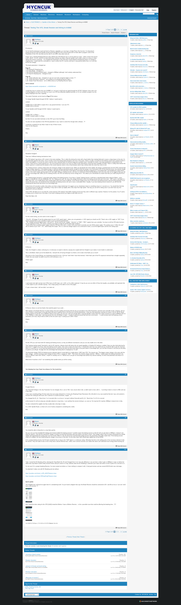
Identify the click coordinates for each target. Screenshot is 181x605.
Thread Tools (105, 32)
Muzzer (144, 98)
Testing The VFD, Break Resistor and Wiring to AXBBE (51, 28)
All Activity (27, 18)
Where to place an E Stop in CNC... (139, 210)
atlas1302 (145, 56)
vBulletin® (30, 600)
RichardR (145, 200)
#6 (125, 295)
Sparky (144, 61)
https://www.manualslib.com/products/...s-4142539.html (41, 86)
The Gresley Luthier (148, 143)
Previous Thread (71, 537)
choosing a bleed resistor (33, 554)
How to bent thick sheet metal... (138, 81)
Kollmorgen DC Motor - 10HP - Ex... (139, 263)
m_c (144, 45)
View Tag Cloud (29, 588)
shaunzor (145, 66)
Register (154, 10)
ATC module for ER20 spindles (138, 107)
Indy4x (145, 119)
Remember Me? (139, 10)
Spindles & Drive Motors (48, 22)
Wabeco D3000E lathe (136, 247)
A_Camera (145, 82)
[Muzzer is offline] (28, 146)
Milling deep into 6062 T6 (136, 173)
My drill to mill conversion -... (137, 86)
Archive (151, 594)
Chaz (141, 265)
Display (123, 32)
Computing (85, 14)
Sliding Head (146, 168)
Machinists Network (148, 601)
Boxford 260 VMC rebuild (137, 117)
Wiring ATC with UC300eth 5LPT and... (140, 128)
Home (28, 14)
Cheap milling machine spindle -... (139, 75)
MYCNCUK (145, 594)
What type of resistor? (32, 577)
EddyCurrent (146, 186)
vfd (40, 587)
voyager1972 (146, 130)
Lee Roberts (146, 137)
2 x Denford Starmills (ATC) (137, 59)
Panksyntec (143, 291)
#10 (125, 449)
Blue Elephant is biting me (137, 160)
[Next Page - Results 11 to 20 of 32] (121, 30)
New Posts (33, 18)
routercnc (145, 77)
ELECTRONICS (35, 22)
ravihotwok (145, 223)
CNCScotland (144, 244)
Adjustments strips (135, 43)
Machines (43, 14)
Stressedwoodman (147, 193)
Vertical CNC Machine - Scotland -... (139, 242)
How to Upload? (134, 135)
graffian (144, 40)
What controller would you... (137, 221)
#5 (125, 270)
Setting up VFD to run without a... (138, 191)
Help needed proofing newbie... (138, 142)
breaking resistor (33, 587)
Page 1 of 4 (110, 29)
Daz (144, 109)
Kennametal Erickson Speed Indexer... (140, 268)
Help (148, 10)
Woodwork (68, 14)
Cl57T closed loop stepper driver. (139, 97)
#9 (125, 417)
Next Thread (80, 537)
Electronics (51, 14)
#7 (125, 330)
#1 (125, 35)
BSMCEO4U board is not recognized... (140, 178)
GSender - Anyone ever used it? (138, 70)
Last (124, 29)
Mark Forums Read (42, 18)
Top (155, 594)
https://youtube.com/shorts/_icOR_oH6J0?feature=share (41, 473)
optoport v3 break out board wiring (36, 566)
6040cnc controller (135, 198)
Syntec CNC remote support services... (140, 289)
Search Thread (115, 32)
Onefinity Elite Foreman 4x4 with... (139, 65)
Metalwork (60, 14)
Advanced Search (151, 18)
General (35, 14)
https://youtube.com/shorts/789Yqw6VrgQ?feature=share (41, 476)
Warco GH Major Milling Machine (138, 252)
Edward (142, 249)
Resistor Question (31, 560)
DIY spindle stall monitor (136, 112)
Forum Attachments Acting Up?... (139, 148)
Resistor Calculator (31, 572)
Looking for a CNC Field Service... (139, 284)
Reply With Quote (121, 137)
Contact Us (138, 594)
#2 (125, 141)
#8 (125, 374)
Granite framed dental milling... (138, 166)
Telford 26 (143, 286)
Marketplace (76, 14)
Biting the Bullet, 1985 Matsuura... (139, 38)
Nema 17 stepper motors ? (137, 203)
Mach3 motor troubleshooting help (139, 48)
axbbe (26, 587)
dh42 (144, 150)
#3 (125, 204)
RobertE (142, 276)
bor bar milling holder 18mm (137, 91)
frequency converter (135, 54)
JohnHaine (145, 72)
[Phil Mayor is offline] (28, 41)
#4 (125, 234)
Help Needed (133, 185)
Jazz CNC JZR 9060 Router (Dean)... (140, 274)
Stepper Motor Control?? (136, 154)
